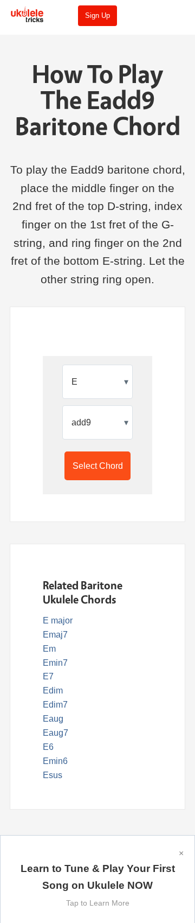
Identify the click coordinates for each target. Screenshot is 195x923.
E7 (48, 676)
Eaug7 (55, 732)
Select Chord (98, 465)
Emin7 (55, 662)
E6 (48, 747)
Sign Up (97, 15)
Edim (53, 690)
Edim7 (55, 704)
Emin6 (55, 761)
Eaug (53, 718)
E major (58, 620)
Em (49, 648)
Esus (52, 775)
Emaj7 (55, 634)
